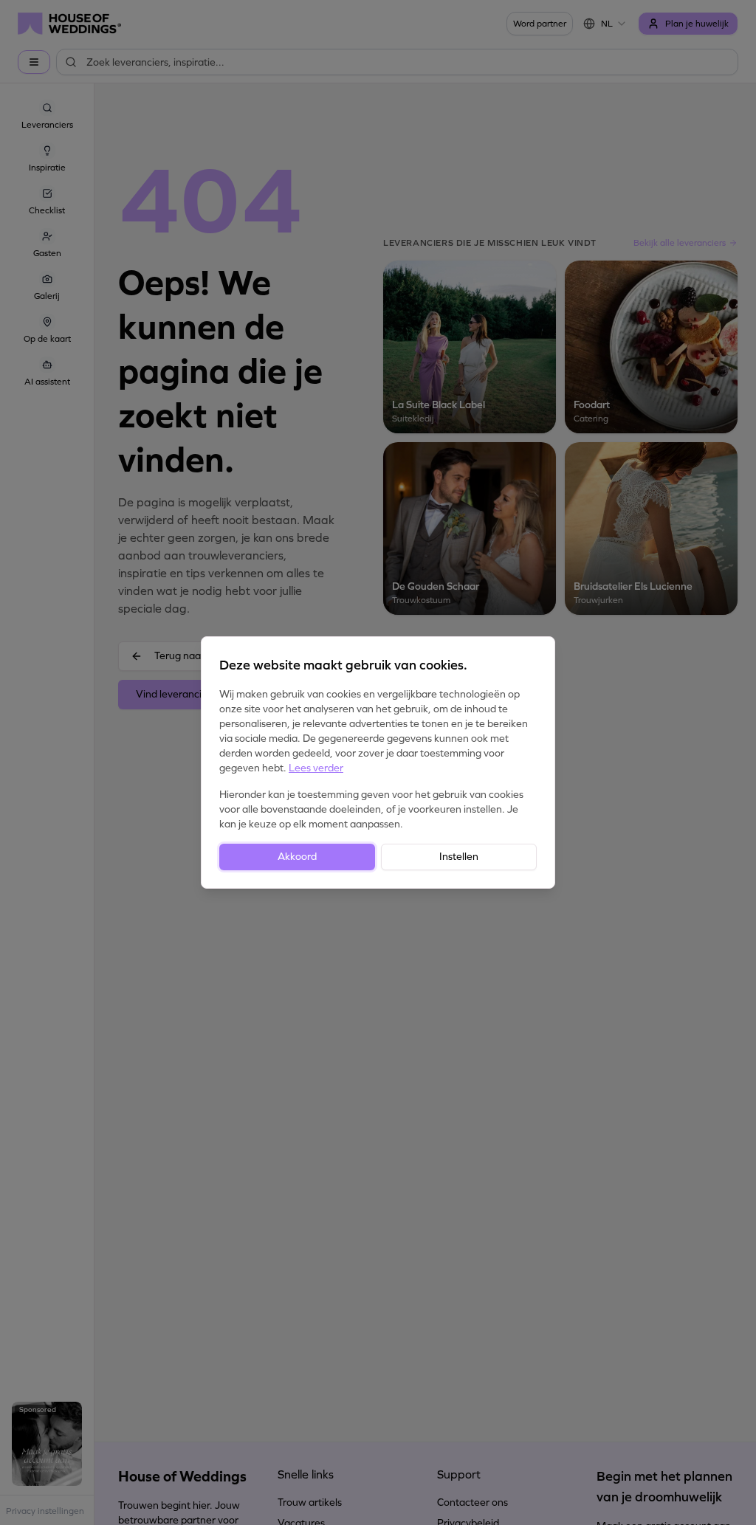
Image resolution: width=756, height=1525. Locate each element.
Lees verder (316, 768)
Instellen (458, 856)
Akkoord (297, 856)
